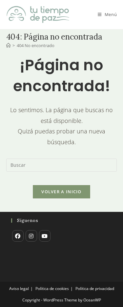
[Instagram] (31, 236)
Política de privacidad (94, 288)
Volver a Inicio (61, 192)
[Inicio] (8, 45)
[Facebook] (18, 236)
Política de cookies (52, 288)
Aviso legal (19, 288)
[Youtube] (45, 236)
